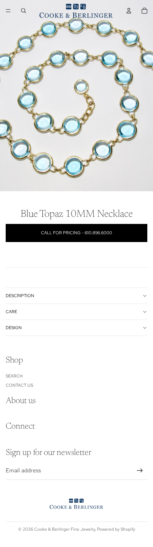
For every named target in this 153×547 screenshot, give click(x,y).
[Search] (23, 10)
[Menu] (8, 10)
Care (11, 312)
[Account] (129, 10)
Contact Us (19, 385)
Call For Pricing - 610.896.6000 (76, 233)
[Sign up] (139, 470)
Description (20, 296)
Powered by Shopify (116, 529)
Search (14, 376)
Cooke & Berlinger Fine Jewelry (64, 529)
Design (14, 328)
